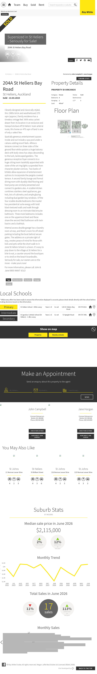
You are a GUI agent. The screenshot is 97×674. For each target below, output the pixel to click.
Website (90, 306)
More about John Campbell (37, 436)
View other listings (37, 431)
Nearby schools (58, 335)
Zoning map (94, 306)
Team (17, 5)
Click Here (5, 14)
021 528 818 (88, 418)
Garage (37, 280)
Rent (41, 5)
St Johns (14, 469)
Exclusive (28, 280)
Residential (17, 280)
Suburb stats (83, 78)
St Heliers (8, 74)
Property (38, 335)
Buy (25, 5)
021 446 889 (39, 418)
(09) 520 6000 (39, 420)
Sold (33, 5)
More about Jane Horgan (85, 436)
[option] (48, 54)
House (9, 284)
